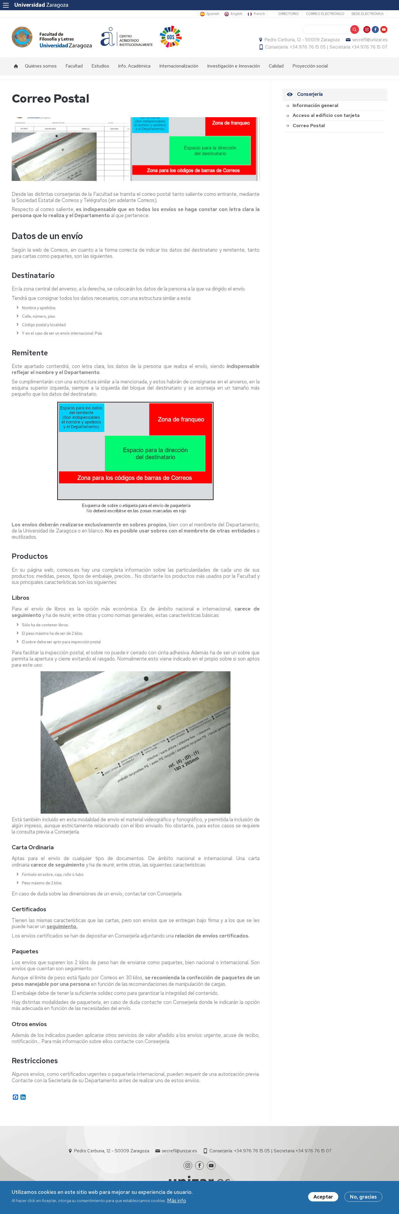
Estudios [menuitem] (100, 66)
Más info (176, 1200)
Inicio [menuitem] (16, 66)
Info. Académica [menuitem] (134, 66)
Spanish (213, 14)
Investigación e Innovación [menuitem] (233, 66)
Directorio (288, 14)
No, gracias (363, 1197)
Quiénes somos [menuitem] (41, 66)
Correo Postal (309, 125)
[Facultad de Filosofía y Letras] (52, 38)
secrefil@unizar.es (369, 40)
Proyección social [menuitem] (310, 66)
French (259, 14)
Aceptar (323, 1197)
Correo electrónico (325, 14)
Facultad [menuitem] (74, 66)
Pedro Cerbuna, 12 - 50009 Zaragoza (302, 40)
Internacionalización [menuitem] (178, 66)
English (236, 14)
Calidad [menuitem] (276, 66)
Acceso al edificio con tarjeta (326, 115)
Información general (315, 105)
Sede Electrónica (368, 14)
